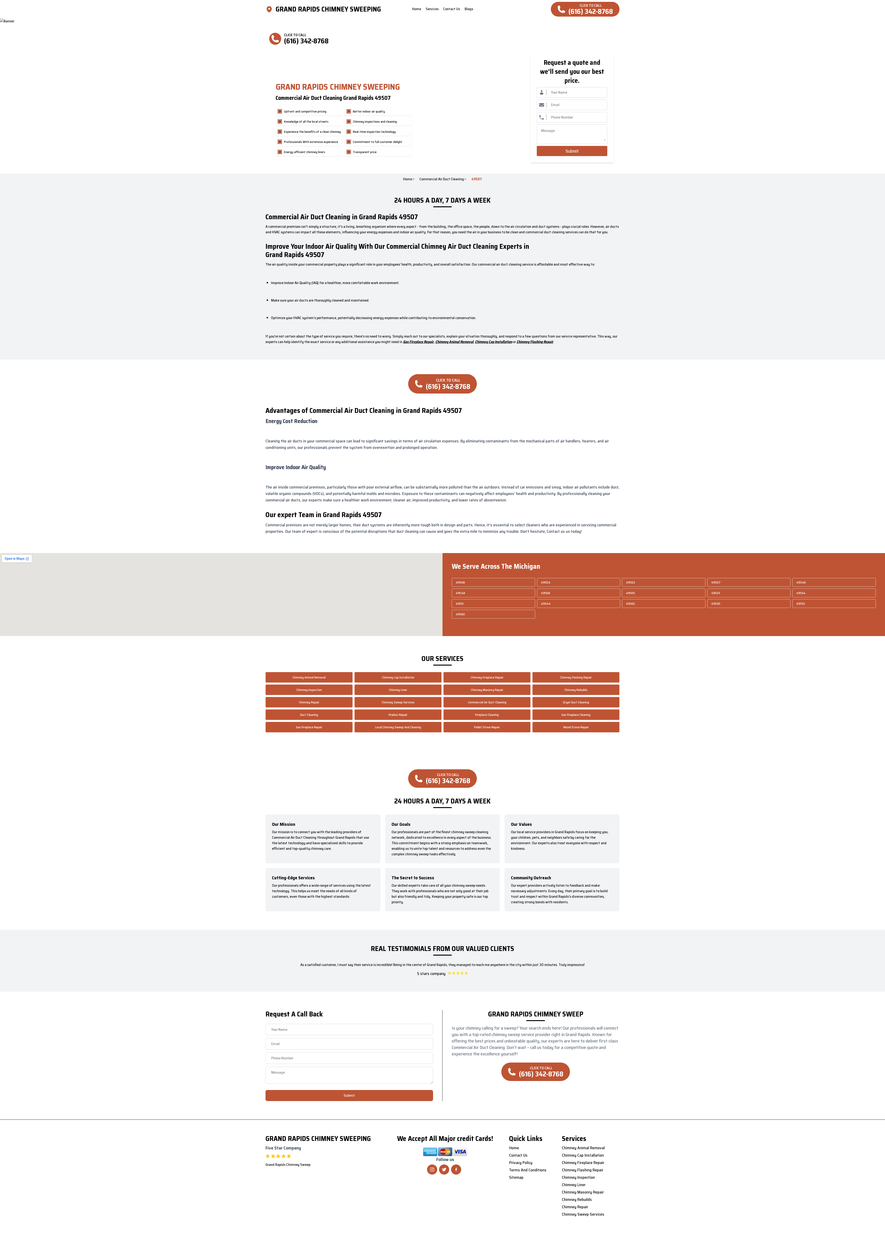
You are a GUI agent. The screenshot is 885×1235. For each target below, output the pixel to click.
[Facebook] (456, 1169)
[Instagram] (432, 1169)
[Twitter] (444, 1169)
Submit (572, 151)
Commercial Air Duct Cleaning (441, 179)
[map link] (271, 9)
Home (407, 179)
